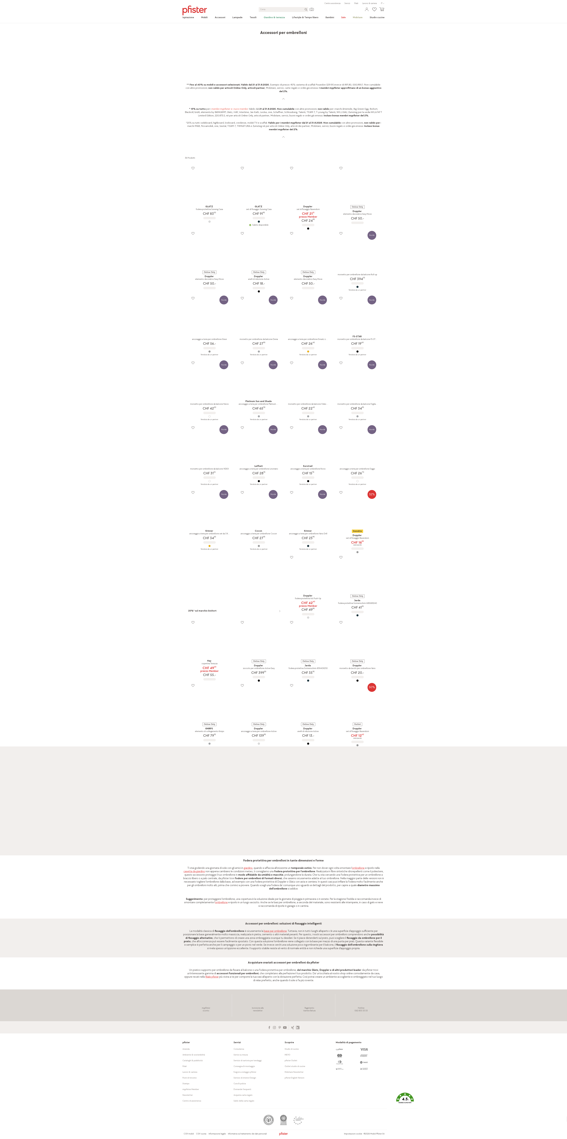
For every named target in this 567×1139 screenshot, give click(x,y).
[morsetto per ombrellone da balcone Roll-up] (357, 287)
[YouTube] (284, 1027)
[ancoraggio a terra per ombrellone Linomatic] (259, 481)
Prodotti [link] (198, 31)
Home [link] (188, 31)
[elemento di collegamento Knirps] (209, 743)
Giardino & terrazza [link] (224, 31)
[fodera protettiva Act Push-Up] (308, 617)
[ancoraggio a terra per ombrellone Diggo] (357, 481)
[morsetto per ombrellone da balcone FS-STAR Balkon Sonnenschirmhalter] (357, 351)
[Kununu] (297, 1027)
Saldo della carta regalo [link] (244, 1101)
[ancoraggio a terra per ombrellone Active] (259, 743)
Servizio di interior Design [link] (245, 1078)
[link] (188, 17)
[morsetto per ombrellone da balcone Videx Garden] (308, 416)
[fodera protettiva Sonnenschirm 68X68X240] (357, 615)
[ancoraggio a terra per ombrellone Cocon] (259, 546)
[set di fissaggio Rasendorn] (308, 228)
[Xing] (292, 1027)
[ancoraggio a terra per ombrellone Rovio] (308, 481)
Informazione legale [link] (217, 1134)
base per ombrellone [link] (275, 931)
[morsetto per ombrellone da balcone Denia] (259, 351)
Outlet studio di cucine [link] (295, 1066)
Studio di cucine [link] (292, 1049)
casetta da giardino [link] (194, 871)
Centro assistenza (332, 3)
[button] (405, 1100)
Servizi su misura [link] (241, 1055)
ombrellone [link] (358, 868)
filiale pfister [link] (212, 976)
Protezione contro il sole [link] (249, 31)
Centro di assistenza (192, 1101)
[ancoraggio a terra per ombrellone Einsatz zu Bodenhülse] (308, 351)
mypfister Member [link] (191, 1089)
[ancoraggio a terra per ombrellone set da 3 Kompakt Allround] (209, 546)
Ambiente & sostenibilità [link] (194, 1055)
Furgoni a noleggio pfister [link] (245, 1072)
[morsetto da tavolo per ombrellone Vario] (357, 680)
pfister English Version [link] (294, 1078)
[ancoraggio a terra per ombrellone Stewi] (209, 351)
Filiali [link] (356, 3)
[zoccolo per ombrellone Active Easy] (259, 680)
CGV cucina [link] (201, 1134)
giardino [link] (248, 868)
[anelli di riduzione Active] (259, 291)
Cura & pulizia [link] (240, 1083)
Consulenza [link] (239, 1049)
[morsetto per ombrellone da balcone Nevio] (209, 416)
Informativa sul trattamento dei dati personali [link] (247, 1134)
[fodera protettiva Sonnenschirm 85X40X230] (308, 680)
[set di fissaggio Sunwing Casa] (259, 221)
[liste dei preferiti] (193, 168)
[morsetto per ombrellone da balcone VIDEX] (209, 481)
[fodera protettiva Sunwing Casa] (209, 221)
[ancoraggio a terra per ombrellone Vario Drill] (308, 546)
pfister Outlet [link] (291, 1060)
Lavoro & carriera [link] (369, 3)
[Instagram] (274, 1027)
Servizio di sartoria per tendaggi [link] (248, 1060)
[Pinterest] (279, 1027)
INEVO (287, 1055)
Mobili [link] (208, 31)
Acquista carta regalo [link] (243, 1095)
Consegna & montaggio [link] (244, 1066)
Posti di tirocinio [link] (190, 1078)
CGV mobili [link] (189, 1134)
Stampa (186, 1083)
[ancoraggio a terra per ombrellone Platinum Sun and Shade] (259, 416)
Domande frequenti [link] (242, 1089)
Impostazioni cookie (353, 1134)
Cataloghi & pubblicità (193, 1060)
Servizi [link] (347, 3)
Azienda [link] (186, 1049)
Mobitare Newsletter (294, 1072)
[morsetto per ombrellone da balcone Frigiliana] (357, 416)
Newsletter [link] (188, 1095)
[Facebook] (269, 1027)
